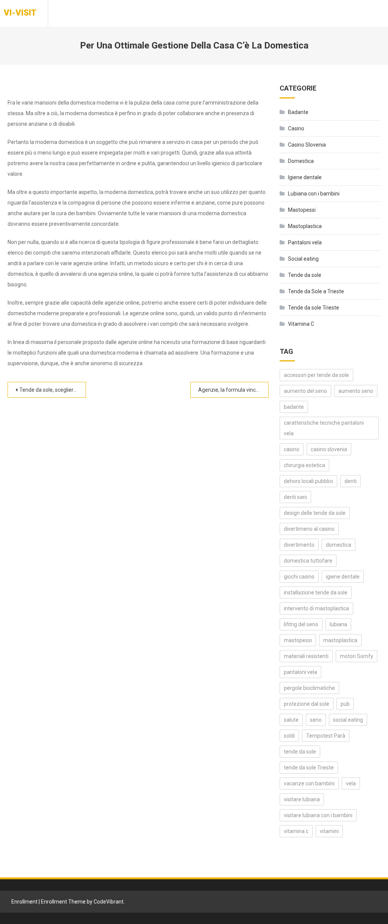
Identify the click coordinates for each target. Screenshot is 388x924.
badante (294, 407)
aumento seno (355, 391)
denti (350, 481)
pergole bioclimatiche (309, 688)
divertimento (299, 545)
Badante (298, 112)
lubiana (338, 624)
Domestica (301, 161)
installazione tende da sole (315, 592)
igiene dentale (343, 577)
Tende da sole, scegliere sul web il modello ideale (52, 390)
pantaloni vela (300, 672)
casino (291, 449)
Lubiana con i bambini (314, 194)
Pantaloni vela (305, 242)
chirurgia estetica (304, 465)
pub (345, 704)
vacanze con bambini (309, 783)
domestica (338, 545)
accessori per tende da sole (316, 375)
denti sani (295, 497)
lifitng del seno (301, 624)
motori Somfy (356, 656)
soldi (289, 736)
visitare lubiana (302, 799)
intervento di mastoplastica (316, 608)
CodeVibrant (109, 902)
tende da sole (300, 752)
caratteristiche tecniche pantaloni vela (324, 428)
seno (316, 720)
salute (291, 720)
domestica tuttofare (308, 561)
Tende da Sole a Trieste (316, 291)
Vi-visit (20, 12)
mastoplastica (340, 640)
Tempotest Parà (325, 736)
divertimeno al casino (309, 529)
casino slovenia (329, 449)
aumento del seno (305, 391)
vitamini (329, 831)
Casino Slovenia (307, 145)
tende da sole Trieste (309, 768)
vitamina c (296, 831)
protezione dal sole (306, 704)
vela (351, 783)
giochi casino (299, 577)
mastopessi (298, 640)
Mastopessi (302, 210)
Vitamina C (301, 324)
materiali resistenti (306, 656)
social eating (348, 720)
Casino (296, 128)
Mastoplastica (305, 226)
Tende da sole (304, 275)
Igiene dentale (305, 177)
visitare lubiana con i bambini (318, 815)
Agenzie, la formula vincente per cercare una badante (233, 390)
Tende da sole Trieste (313, 308)
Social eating (303, 259)
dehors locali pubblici (308, 481)
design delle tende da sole (315, 513)
